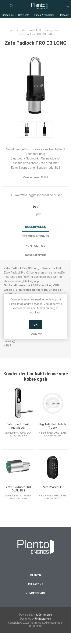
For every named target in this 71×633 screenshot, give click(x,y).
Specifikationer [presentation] (35, 236)
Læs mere (36, 334)
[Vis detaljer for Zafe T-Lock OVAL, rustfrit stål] (18, 403)
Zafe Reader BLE (52, 487)
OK (35, 324)
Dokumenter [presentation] (35, 255)
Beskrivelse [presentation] (35, 226)
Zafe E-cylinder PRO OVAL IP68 (18, 488)
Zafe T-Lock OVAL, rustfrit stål (18, 426)
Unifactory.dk (43, 618)
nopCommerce (43, 614)
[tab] (35, 227)
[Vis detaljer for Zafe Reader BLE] (52, 466)
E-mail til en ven (38, 214)
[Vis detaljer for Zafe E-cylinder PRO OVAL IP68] (18, 466)
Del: (35, 206)
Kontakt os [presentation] (35, 246)
